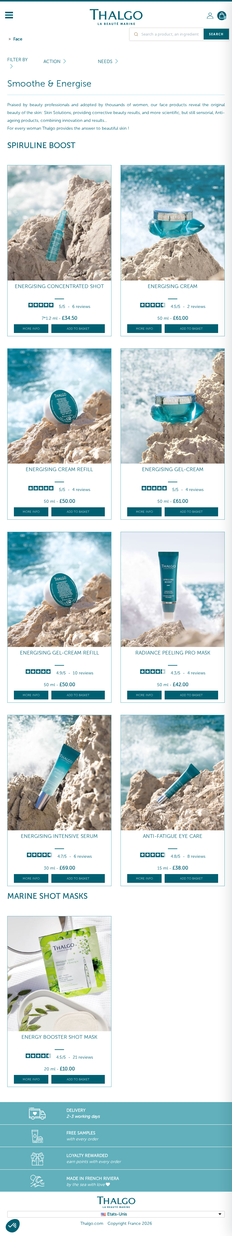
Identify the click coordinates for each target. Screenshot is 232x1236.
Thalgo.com (91, 1223)
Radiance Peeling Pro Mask (172, 653)
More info (31, 329)
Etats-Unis (117, 1214)
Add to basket (78, 329)
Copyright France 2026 (130, 1223)
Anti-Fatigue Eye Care (172, 836)
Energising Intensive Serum (59, 836)
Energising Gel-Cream (173, 469)
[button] (12, 1226)
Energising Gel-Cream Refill (59, 653)
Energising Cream (173, 286)
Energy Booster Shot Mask (59, 1037)
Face (17, 39)
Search (216, 34)
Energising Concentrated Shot (59, 286)
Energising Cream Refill (59, 469)
